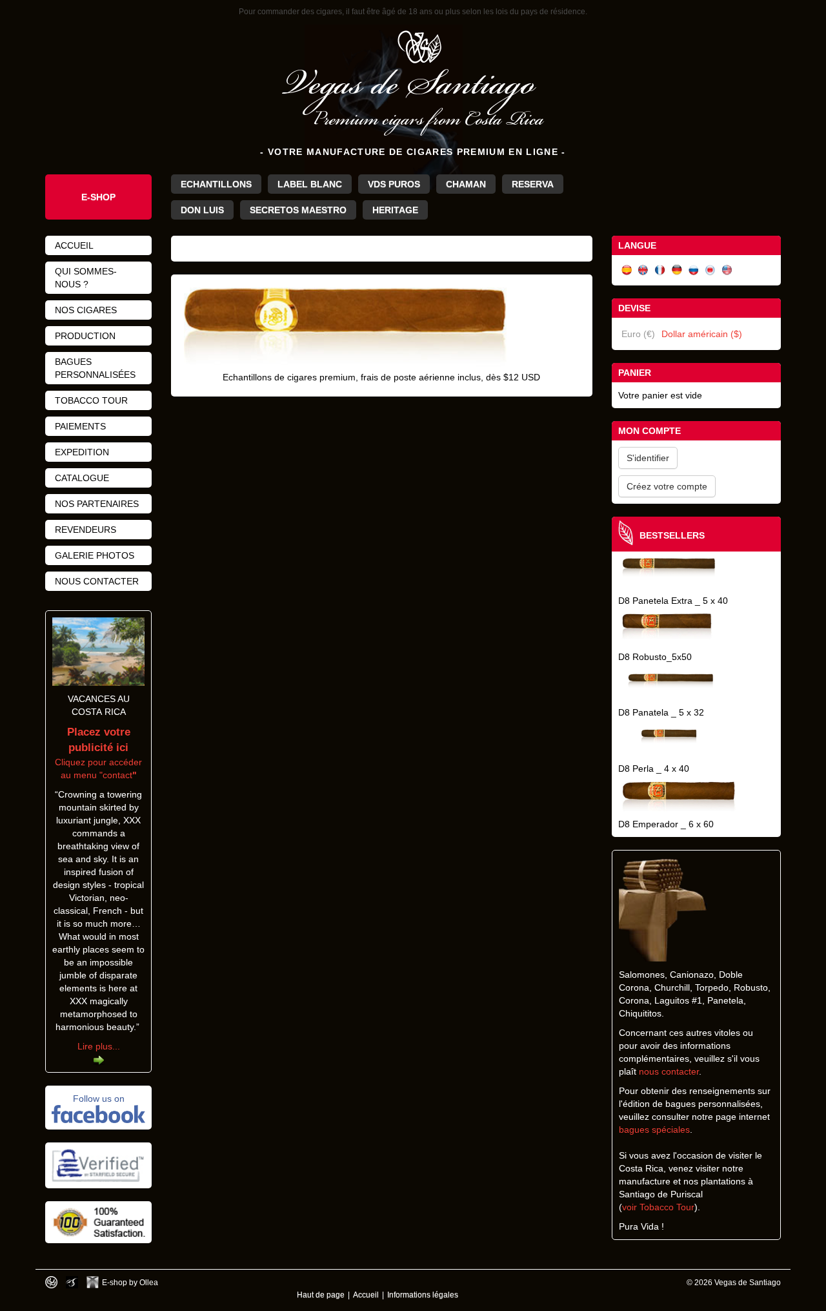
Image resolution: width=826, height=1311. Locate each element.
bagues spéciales (654, 1129)
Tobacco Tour (667, 1207)
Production (85, 336)
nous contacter (669, 1071)
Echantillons (216, 184)
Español (626, 270)
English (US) (727, 270)
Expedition (82, 452)
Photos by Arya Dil (72, 1282)
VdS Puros (394, 184)
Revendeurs (85, 529)
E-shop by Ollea (130, 1282)
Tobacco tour (91, 400)
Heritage (395, 210)
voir (631, 1207)
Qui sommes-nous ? (86, 277)
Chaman (466, 184)
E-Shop (98, 197)
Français (660, 270)
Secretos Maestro (298, 210)
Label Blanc (309, 184)
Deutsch (677, 270)
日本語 (710, 270)
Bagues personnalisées (95, 368)
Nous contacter (97, 581)
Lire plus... (98, 1046)
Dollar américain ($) (701, 334)
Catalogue (82, 478)
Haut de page (321, 1294)
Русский (693, 270)
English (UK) (643, 270)
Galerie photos (94, 555)
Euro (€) (638, 334)
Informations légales (422, 1294)
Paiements (80, 426)
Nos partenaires (97, 504)
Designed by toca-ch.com (51, 1282)
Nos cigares (86, 310)
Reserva (533, 184)
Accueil (74, 245)
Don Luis (202, 210)
